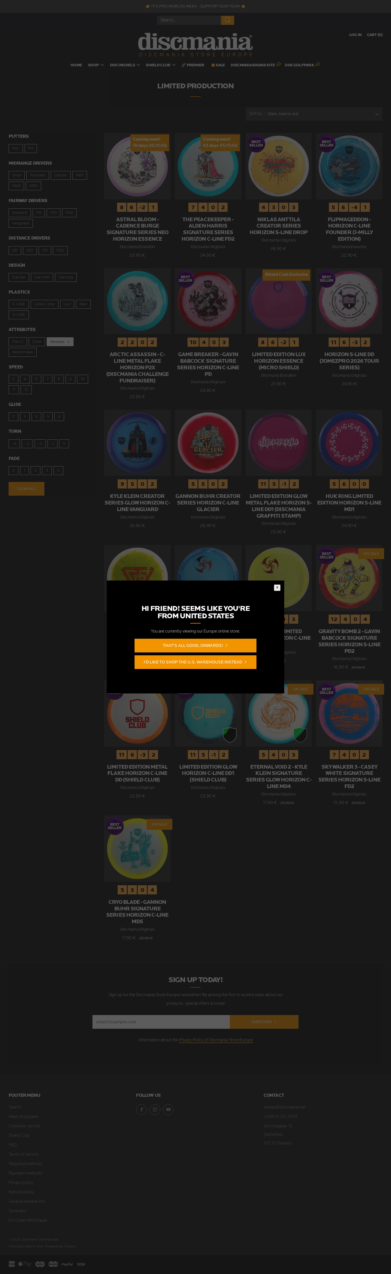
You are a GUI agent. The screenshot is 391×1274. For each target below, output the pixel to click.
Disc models (122, 65)
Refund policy (21, 1192)
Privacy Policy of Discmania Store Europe (216, 1040)
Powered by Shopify (60, 1246)
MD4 (16, 186)
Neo (83, 304)
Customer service (24, 1126)
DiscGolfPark (299, 65)
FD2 (69, 213)
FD (38, 213)
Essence (19, 213)
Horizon (57, 342)
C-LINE (18, 304)
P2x (15, 148)
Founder (37, 175)
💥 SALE (217, 65)
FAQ (13, 1145)
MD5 (33, 186)
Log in (355, 35)
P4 (30, 148)
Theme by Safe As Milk (26, 1246)
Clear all (26, 489)
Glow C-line (44, 304)
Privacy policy (21, 1183)
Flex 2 (17, 342)
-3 (27, 444)
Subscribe (261, 1022)
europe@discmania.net (284, 1107)
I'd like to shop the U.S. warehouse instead (193, 661)
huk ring (66, 277)
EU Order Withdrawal (28, 1221)
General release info (27, 1202)
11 (13, 390)
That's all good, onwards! (193, 645)
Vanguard (20, 223)
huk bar (18, 277)
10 (82, 379)
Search (15, 1107)
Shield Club (158, 65)
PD (45, 250)
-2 (40, 444)
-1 (52, 444)
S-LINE (18, 315)
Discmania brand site (253, 65)
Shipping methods (25, 1164)
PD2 (60, 250)
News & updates (24, 1117)
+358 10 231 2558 (280, 1117)
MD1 (79, 175)
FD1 (53, 213)
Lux (67, 304)
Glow (36, 342)
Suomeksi (18, 1211)
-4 (14, 444)
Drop (16, 175)
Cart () (374, 35)
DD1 (30, 250)
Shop (93, 65)
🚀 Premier (192, 65)
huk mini (42, 277)
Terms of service (23, 1155)
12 (26, 390)
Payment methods (25, 1173)
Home (76, 65)
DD (14, 250)
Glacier (60, 175)
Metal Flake (22, 352)
